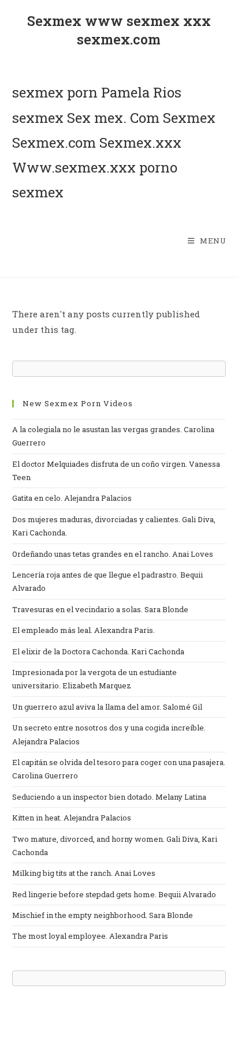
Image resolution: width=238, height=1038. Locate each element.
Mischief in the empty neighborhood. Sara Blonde (102, 915)
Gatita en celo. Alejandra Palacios (72, 498)
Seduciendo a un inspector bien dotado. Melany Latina (109, 797)
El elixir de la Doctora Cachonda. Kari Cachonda (98, 651)
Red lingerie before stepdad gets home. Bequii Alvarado (114, 894)
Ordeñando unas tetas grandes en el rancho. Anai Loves (112, 554)
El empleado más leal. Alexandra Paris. (83, 630)
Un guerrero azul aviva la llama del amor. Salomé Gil (107, 707)
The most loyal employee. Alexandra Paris (90, 936)
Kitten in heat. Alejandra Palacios (71, 817)
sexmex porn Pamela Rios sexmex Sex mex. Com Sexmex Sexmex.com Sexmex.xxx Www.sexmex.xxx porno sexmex (113, 142)
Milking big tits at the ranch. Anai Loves (83, 873)
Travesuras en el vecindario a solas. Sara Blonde (100, 609)
